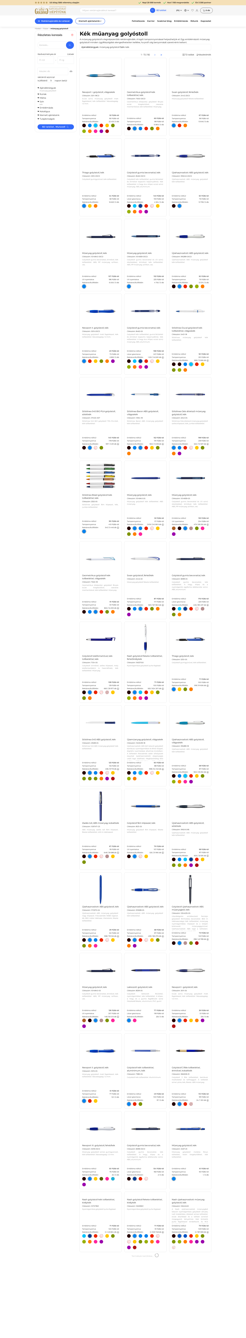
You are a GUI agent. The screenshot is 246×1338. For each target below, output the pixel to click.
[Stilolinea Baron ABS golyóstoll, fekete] (129, 448)
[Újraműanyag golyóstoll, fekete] (129, 773)
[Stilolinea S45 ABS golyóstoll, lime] (90, 779)
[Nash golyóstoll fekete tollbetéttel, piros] (152, 1262)
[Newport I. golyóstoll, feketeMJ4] (174, 1020)
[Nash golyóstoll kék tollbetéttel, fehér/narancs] (84, 1331)
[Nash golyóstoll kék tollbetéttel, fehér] (101, 1236)
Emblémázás (181, 21)
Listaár (70, 54)
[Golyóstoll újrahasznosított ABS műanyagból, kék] (179, 943)
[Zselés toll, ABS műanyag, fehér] (101, 856)
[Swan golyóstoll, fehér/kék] (174, 125)
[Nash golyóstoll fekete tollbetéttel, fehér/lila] (146, 698)
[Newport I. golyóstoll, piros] (101, 125)
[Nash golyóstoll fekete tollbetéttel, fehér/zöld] (158, 692)
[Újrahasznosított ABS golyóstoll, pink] (185, 782)
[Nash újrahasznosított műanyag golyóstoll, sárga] (197, 1262)
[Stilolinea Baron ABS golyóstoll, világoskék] (140, 448)
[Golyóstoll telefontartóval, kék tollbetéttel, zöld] (84, 698)
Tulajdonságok (47, 119)
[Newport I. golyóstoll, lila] (101, 131)
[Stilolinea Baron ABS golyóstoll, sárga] (152, 448)
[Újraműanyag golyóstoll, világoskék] (140, 773)
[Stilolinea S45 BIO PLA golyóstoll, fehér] (96, 448)
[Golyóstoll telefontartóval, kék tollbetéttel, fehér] (101, 692)
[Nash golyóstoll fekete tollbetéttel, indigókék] (146, 1262)
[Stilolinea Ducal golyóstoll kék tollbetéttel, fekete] (174, 364)
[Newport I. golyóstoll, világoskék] (96, 125)
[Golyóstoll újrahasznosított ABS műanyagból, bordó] (197, 943)
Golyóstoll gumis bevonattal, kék (143, 172)
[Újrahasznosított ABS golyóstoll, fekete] (174, 206)
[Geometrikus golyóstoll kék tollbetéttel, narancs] (158, 128)
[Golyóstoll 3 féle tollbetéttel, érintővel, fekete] (174, 1104)
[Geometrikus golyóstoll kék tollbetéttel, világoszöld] (152, 128)
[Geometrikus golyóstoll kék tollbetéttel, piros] (146, 128)
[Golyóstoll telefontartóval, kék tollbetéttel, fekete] (84, 692)
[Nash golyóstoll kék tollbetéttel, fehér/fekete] (84, 1325)
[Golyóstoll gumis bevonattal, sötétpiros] (146, 206)
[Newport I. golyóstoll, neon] (84, 131)
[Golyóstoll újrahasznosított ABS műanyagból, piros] (191, 1325)
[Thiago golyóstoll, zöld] (185, 689)
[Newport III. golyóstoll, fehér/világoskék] (113, 1179)
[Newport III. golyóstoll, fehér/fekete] (84, 1179)
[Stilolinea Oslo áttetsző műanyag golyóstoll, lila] (179, 453)
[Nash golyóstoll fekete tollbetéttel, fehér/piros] (146, 692)
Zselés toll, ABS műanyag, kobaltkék (100, 823)
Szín (42, 102)
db (208, 10)
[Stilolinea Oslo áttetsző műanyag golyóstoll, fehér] (191, 448)
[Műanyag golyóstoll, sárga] (158, 528)
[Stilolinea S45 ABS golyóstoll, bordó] (113, 779)
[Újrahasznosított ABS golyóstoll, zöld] (191, 286)
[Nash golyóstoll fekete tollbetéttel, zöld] (140, 1268)
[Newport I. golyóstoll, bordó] (107, 131)
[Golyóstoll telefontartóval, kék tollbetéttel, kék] (90, 692)
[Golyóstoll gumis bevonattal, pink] (140, 212)
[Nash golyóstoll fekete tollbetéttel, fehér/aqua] (140, 692)
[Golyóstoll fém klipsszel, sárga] (146, 856)
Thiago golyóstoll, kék (93, 172)
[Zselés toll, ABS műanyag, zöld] (84, 862)
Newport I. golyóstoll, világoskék (98, 92)
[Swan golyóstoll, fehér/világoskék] (135, 609)
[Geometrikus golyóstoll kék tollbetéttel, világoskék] (140, 128)
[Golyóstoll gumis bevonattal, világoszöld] (129, 212)
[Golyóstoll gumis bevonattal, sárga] (158, 206)
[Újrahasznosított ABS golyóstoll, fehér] (107, 940)
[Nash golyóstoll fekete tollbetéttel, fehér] (158, 1262)
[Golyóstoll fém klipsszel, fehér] (140, 856)
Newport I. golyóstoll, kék (185, 987)
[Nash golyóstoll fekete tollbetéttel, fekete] (129, 1262)
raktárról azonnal (46, 77)
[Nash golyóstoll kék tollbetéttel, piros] (96, 1236)
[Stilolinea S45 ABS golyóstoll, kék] (90, 773)
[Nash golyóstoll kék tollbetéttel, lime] (84, 1242)
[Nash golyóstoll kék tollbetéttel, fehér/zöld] (107, 1325)
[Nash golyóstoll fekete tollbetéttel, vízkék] (140, 1262)
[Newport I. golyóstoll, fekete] (84, 125)
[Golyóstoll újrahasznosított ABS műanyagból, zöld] (191, 943)
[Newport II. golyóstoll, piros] (90, 361)
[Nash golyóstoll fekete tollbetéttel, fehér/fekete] (129, 692)
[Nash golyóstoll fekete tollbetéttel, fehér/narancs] (135, 698)
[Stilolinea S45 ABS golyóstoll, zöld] (84, 779)
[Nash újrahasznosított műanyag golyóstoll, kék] (179, 1262)
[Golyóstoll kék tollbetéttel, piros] (135, 1104)
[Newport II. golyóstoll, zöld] (101, 361)
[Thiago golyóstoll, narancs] (96, 206)
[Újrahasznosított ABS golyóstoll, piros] (185, 286)
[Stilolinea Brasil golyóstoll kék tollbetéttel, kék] (84, 531)
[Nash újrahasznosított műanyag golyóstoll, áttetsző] (174, 1274)
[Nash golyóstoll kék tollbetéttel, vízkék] (84, 1236)
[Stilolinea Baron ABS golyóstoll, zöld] (158, 448)
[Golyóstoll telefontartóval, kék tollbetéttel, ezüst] (107, 692)
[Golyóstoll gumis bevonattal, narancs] (135, 212)
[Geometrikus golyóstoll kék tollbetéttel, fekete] (129, 128)
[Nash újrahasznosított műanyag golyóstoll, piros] (191, 1262)
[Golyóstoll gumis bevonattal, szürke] (202, 609)
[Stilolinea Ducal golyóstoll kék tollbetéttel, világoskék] (191, 364)
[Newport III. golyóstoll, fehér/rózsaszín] (107, 1179)
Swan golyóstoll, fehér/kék (185, 92)
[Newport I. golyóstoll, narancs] (90, 131)
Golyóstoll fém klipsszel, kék (141, 823)
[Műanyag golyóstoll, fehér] (152, 528)
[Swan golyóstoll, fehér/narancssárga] (185, 125)
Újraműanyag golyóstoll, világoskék (145, 739)
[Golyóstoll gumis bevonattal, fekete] (129, 206)
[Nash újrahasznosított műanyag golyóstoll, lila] (197, 1268)
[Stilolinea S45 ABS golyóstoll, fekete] (84, 773)
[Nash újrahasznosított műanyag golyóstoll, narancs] (185, 1268)
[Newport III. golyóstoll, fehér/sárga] (96, 1179)
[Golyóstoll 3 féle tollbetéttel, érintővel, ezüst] (191, 1104)
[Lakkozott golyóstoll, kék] (129, 1020)
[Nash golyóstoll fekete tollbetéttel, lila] (129, 1274)
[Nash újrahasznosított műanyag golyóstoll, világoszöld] (179, 1268)
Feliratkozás (138, 21)
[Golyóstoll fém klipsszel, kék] (135, 856)
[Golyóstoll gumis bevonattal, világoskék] (135, 206)
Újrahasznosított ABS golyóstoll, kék (190, 172)
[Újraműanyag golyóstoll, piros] (146, 773)
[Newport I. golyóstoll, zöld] (113, 125)
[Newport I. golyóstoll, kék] (90, 125)
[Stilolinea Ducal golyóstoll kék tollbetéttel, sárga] (202, 364)
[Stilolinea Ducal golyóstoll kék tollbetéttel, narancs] (185, 370)
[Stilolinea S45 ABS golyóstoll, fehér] (107, 773)
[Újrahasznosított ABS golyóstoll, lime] (197, 286)
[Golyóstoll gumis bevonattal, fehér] (152, 206)
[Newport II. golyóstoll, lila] (113, 361)
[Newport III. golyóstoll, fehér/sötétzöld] (101, 1179)
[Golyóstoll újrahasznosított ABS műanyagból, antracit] (185, 943)
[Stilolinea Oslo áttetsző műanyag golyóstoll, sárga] (197, 448)
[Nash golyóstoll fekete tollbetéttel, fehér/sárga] (152, 692)
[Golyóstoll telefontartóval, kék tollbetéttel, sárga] (113, 692)
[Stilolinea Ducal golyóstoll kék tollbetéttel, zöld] (174, 370)
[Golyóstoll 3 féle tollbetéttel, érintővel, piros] (185, 1104)
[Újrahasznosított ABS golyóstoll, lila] (191, 782)
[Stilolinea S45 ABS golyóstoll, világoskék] (96, 773)
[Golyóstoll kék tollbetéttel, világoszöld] (140, 1104)
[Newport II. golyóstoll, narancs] (107, 361)
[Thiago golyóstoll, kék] (84, 206)
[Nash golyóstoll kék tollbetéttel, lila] (101, 1242)
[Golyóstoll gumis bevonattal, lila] (146, 212)
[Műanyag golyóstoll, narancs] (135, 534)
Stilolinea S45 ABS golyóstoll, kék (99, 739)
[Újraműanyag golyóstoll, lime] (129, 779)
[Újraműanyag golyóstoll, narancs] (135, 779)
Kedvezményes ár (47, 54)
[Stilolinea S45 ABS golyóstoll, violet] (107, 779)
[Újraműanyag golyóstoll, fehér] (152, 773)
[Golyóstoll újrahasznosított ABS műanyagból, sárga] (202, 1325)
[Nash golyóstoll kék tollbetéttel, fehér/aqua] (96, 1325)
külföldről (42, 80)
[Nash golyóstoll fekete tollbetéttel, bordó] (135, 1274)
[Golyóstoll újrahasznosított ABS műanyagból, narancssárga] (179, 1331)
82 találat (161, 10)
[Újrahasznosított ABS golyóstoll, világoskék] (185, 776)
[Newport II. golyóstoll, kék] (84, 361)
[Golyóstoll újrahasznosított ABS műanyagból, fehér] (197, 1325)
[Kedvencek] (192, 10)
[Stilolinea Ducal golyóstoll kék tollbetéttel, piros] (197, 364)
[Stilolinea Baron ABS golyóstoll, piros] (146, 448)
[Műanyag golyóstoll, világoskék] (140, 528)
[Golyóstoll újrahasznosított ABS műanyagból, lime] (174, 1331)
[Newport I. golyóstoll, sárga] (107, 125)
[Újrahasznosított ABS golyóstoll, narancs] (202, 286)
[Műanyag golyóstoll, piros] (146, 528)
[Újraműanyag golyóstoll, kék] (135, 773)
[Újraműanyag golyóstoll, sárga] (158, 773)
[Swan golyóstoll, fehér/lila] (129, 614)
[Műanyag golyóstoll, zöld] (129, 534)
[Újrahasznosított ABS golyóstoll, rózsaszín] (96, 946)
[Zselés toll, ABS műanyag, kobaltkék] (90, 856)
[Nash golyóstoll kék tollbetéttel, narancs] (90, 1242)
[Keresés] (152, 10)
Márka (43, 98)
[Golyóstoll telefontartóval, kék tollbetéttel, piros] (96, 692)
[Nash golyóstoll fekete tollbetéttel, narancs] (152, 1268)
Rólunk (194, 21)
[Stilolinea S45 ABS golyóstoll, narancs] (101, 779)
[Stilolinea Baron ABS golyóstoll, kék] (135, 448)
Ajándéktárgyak (48, 89)
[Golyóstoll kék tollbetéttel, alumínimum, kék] (129, 1104)
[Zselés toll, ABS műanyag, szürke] (107, 856)
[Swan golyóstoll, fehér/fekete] (129, 609)
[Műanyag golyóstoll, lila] (174, 534)
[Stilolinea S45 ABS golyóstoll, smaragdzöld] (96, 779)
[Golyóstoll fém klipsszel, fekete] (129, 856)
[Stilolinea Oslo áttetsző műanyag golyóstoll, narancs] (174, 453)
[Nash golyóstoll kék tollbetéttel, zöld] (113, 1236)
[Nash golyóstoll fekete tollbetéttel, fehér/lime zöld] (129, 698)
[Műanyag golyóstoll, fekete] (129, 528)
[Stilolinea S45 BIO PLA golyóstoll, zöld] (101, 448)
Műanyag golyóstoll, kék (94, 253)
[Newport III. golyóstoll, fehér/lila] (84, 1184)
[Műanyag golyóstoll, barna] (174, 528)
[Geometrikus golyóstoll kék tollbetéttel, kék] (135, 128)
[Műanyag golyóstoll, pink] (202, 528)
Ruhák (43, 94)
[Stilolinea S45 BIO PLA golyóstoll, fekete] (84, 448)
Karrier (151, 21)
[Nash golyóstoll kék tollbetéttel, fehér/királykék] (90, 1325)
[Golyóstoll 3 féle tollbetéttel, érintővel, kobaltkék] (179, 1104)
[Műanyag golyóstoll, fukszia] (140, 534)
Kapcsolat (206, 21)
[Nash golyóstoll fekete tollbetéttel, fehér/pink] (140, 698)
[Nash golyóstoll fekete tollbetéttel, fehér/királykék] (135, 692)
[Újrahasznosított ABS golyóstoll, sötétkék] (191, 859)
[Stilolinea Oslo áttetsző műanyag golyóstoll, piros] (185, 448)
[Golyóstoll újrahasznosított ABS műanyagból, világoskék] (185, 1325)
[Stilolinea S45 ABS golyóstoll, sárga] (113, 773)
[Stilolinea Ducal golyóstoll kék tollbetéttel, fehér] (179, 364)
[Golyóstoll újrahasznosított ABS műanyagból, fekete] (174, 943)
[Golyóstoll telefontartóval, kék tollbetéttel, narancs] (90, 698)
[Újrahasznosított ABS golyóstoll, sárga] (197, 776)
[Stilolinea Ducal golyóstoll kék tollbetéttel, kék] (185, 364)
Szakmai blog (164, 21)
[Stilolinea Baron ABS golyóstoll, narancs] (129, 453)
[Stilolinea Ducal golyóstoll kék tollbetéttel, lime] (179, 370)
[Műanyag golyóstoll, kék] (84, 286)
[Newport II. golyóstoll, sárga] (96, 361)
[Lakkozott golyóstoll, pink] (135, 1020)
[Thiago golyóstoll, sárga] (90, 206)
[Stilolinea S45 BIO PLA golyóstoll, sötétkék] (90, 448)
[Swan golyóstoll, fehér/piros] (179, 125)
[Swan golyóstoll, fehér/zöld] (152, 609)
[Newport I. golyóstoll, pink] (96, 131)
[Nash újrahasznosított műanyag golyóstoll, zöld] (202, 1262)
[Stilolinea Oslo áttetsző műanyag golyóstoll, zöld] (202, 448)
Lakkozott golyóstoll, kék (139, 987)
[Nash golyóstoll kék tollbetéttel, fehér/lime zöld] (113, 1325)
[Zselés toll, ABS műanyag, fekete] (84, 856)
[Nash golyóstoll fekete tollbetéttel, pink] (158, 1268)
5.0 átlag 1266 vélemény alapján (64, 2)
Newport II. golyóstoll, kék (95, 328)
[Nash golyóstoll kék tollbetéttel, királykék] (90, 1236)
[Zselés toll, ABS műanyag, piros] (96, 856)
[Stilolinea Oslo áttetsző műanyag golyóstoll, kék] (174, 448)
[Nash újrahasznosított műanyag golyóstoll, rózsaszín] (191, 1268)
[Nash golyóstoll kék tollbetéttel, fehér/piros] (101, 1325)
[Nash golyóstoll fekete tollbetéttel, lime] (146, 1268)
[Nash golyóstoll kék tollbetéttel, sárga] (107, 1236)
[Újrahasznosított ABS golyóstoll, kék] (179, 206)
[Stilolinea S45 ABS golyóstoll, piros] (101, 773)
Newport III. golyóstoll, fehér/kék (98, 1145)
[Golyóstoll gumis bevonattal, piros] (191, 609)
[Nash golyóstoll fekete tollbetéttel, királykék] (135, 1262)
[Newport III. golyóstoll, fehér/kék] (90, 1179)
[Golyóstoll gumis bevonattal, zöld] (174, 614)
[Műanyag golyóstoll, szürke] (191, 528)
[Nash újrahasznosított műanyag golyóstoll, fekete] (174, 1262)
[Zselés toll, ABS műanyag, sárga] (113, 856)
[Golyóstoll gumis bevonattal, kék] (140, 206)
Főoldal (38, 28)
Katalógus (45, 111)
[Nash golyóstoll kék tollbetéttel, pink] (96, 1242)
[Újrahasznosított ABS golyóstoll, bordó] (197, 865)
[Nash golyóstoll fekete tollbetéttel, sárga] (135, 1268)
